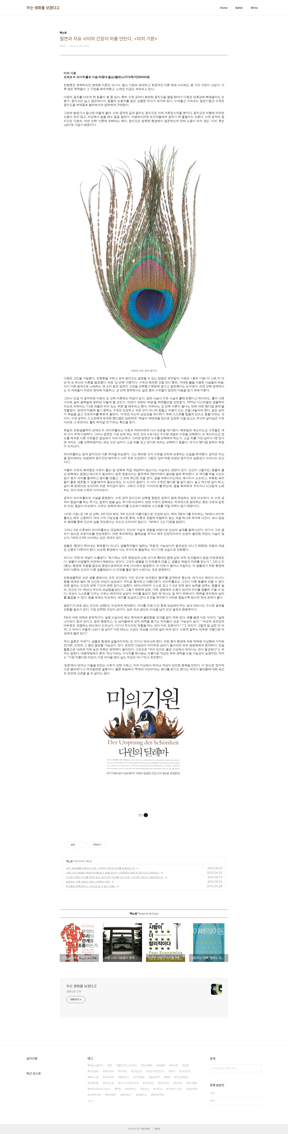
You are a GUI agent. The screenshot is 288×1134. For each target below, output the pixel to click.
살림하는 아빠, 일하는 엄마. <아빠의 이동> (88, 881)
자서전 (174, 1065)
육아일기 (126, 1094)
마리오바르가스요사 (99, 1088)
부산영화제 (182, 1077)
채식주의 (109, 1071)
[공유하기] (78, 845)
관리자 (157, 1129)
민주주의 (164, 1083)
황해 (168, 1077)
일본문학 (155, 1077)
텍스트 (69, 861)
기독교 (158, 1088)
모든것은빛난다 (156, 1071)
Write (254, 7)
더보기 (90, 1101)
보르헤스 (131, 1088)
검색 (257, 1068)
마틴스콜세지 (96, 1065)
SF (110, 1065)
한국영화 (147, 1065)
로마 (172, 1071)
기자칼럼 (139, 1077)
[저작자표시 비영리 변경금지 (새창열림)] (110, 844)
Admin (239, 7)
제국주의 (109, 1077)
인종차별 (94, 1083)
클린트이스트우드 (127, 1065)
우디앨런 (192, 1083)
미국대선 (149, 1083)
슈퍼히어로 (95, 1094)
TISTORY (145, 1129)
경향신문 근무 (73, 991)
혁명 (118, 1088)
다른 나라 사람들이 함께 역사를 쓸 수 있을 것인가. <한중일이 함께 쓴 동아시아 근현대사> (112, 872)
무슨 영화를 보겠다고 (43, 7)
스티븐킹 (185, 1071)
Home (223, 7)
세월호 (161, 1065)
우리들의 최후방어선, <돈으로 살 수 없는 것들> (90, 886)
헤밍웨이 (111, 1094)
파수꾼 (178, 1083)
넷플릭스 (142, 1094)
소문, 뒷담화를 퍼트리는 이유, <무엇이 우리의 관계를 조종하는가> (100, 868)
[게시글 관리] (83, 845)
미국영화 (94, 1071)
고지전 (123, 1071)
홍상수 (145, 1088)
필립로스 (124, 1077)
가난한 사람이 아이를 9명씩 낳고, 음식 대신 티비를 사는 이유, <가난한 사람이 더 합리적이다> (115, 877)
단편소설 (137, 1071)
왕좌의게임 (158, 1094)
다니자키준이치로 (129, 1083)
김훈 (186, 1065)
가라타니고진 (175, 1088)
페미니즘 (94, 1077)
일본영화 (192, 1088)
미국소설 (109, 1083)
